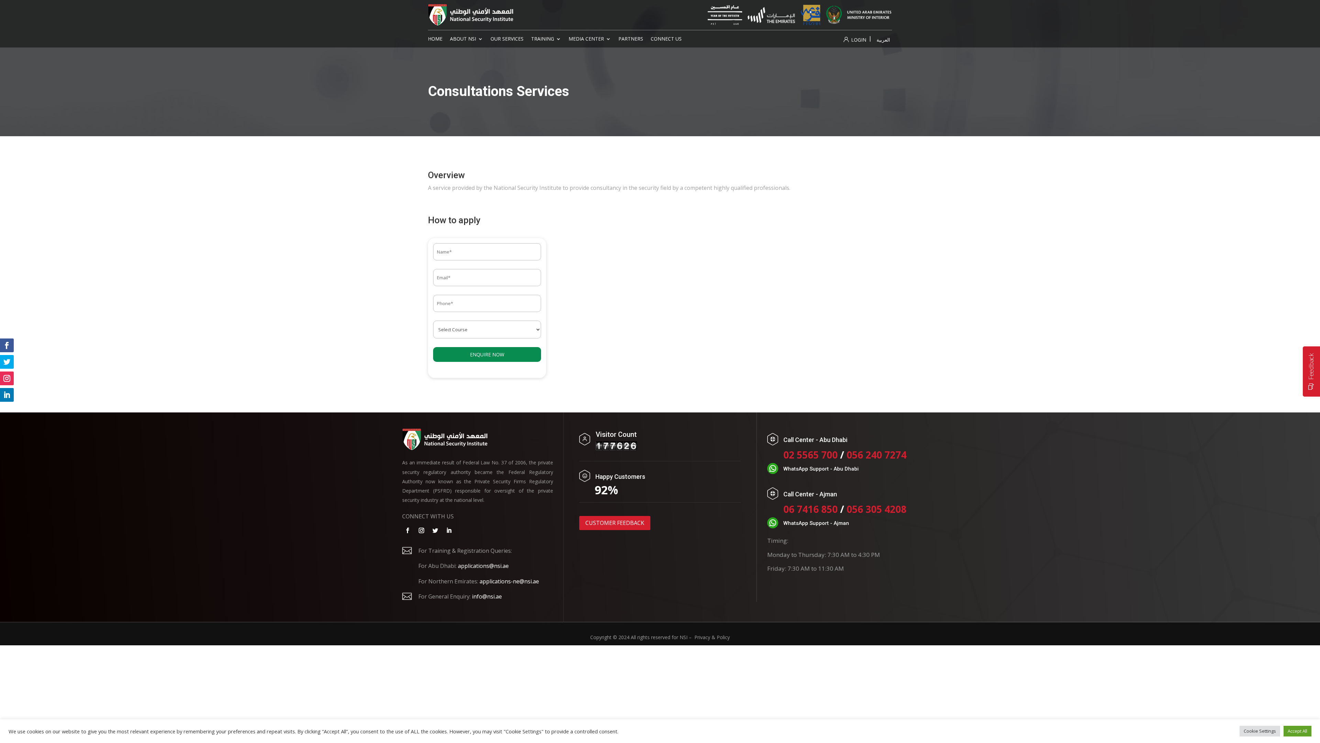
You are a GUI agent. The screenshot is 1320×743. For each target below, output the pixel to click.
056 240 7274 (876, 454)
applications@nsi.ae (483, 566)
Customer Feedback (614, 523)
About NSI (463, 39)
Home (435, 39)
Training (542, 39)
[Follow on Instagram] (421, 530)
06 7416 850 (810, 509)
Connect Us (666, 39)
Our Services (507, 39)
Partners (630, 39)
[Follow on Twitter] (435, 530)
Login (858, 39)
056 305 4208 (876, 509)
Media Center (586, 39)
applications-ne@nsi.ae (509, 581)
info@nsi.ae (487, 596)
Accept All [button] (1297, 731)
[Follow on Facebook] (407, 530)
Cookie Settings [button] (1260, 731)
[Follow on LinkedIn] (448, 530)
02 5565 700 (811, 454)
